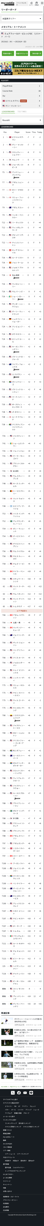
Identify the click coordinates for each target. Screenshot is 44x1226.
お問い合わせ (7, 1191)
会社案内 (6, 1207)
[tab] (22, 111)
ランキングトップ (11, 1123)
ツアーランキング (23, 1154)
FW (15, 1106)
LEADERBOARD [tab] (8, 111)
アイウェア (8, 1113)
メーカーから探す (9, 1116)
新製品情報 (6, 1133)
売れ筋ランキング (24, 1123)
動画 (4, 1140)
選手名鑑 (8, 1167)
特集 (4, 1188)
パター (7, 1110)
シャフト (21, 1110)
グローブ (26, 1113)
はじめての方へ (8, 1174)
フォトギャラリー (19, 1167)
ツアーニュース (10, 1154)
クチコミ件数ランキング (31, 1127)
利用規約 (6, 1203)
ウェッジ (33, 1106)
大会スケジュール (22, 53)
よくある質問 (7, 1178)
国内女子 (31, 1161)
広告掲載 (6, 1210)
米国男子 (8, 1161)
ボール (13, 1110)
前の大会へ (8, 53)
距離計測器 (18, 1113)
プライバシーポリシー (10, 1200)
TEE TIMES (21, 111)
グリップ (28, 1110)
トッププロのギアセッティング (15, 1171)
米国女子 (16, 1161)
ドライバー (8, 1106)
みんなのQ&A (7, 1144)
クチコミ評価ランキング (13, 1127)
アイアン (25, 1106)
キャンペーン (7, 1184)
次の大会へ (36, 53)
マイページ (6, 1181)
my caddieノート (9, 1137)
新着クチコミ (7, 1130)
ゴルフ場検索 (7, 1147)
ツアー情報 (6, 1150)
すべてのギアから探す (10, 1099)
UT (19, 1106)
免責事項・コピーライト (11, 1197)
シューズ (36, 1110)
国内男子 (24, 1161)
